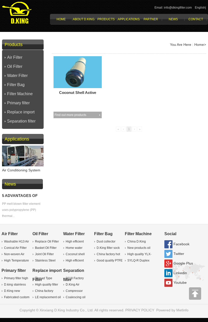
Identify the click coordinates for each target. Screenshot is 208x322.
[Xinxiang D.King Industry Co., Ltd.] (17, 12)
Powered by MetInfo (172, 310)
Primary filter (18, 103)
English (200, 7)
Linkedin (180, 273)
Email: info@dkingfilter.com (173, 7)
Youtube (180, 282)
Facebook (181, 244)
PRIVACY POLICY (140, 310)
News (173, 19)
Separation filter (21, 121)
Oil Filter (14, 66)
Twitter (179, 254)
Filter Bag (16, 85)
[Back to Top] (195, 295)
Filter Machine (20, 94)
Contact (195, 19)
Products (106, 19)
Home (61, 19)
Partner (151, 19)
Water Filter (17, 75)
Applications (129, 19)
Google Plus (183, 263)
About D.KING (83, 19)
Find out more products (70, 115)
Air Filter (14, 57)
